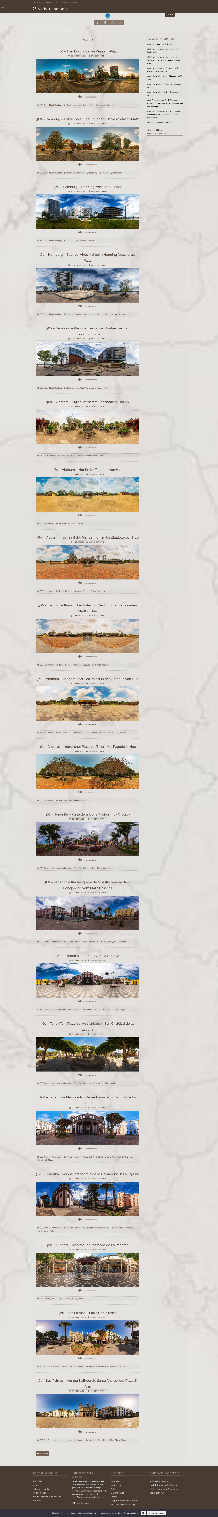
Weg (108, 665)
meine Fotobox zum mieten (47, 1496)
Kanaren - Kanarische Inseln (55, 868)
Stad (116, 733)
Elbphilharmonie (72, 388)
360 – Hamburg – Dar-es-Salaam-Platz (87, 51)
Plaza (73, 241)
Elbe (67, 105)
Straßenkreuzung (120, 942)
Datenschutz (117, 1493)
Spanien (69, 868)
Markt (64, 1299)
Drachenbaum (98, 1157)
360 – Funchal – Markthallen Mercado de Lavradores (87, 1245)
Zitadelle (122, 733)
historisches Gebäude (75, 456)
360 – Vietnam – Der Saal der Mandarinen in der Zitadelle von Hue (87, 537)
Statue (118, 1366)
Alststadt (89, 1228)
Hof (60, 523)
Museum (94, 733)
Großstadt (87, 105)
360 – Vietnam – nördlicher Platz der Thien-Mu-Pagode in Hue (87, 747)
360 (41, 105)
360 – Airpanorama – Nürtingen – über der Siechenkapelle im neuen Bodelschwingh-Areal (164, 60)
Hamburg (58, 105)
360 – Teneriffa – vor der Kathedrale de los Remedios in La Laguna (87, 1174)
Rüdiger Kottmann (99, 56)
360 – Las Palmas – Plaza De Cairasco (88, 1313)
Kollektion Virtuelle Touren (164, 1485)
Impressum (116, 1485)
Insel (103, 1366)
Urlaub (80, 523)
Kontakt (115, 1481)
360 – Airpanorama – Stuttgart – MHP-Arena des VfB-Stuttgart (163, 69)
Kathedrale (128, 1228)
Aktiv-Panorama (53, 9)
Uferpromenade (124, 314)
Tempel (101, 456)
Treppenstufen (111, 314)
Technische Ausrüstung (123, 1504)
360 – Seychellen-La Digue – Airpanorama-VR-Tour (165, 85)
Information (90, 942)
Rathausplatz (121, 1010)
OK (143, 1513)
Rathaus (111, 1010)
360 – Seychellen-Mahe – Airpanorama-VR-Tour (165, 77)
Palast (64, 523)
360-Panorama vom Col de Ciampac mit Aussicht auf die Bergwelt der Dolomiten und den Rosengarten (165, 103)
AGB (113, 1489)
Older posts (43, 1453)
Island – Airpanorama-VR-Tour (160, 123)
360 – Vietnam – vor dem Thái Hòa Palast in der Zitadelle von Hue (87, 679)
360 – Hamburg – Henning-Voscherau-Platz (87, 187)
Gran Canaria (49, 1366)
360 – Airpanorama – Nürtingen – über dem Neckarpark (165, 50)
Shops (74, 1299)
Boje (73, 173)
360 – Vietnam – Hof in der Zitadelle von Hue (87, 470)
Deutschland (49, 105)
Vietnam (53, 456)
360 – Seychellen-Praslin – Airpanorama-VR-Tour (164, 93)
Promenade (101, 105)
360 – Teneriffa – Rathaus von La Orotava (87, 956)
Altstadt (88, 1157)
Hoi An (46, 456)
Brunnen (88, 1083)
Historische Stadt (65, 591)
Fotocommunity (41, 1489)
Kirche (98, 942)
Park (102, 1083)
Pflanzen (88, 456)
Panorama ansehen (89, 97)
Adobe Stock (39, 1493)
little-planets (157, 1493)
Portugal (54, 1299)
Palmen (88, 868)
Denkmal (62, 800)
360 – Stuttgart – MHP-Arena (160, 44)
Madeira (47, 1299)
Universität (96, 241)
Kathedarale (117, 1157)
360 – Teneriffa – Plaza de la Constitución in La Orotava (87, 814)
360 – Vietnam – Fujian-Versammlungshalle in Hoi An (87, 402)
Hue (45, 523)
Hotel (98, 1366)
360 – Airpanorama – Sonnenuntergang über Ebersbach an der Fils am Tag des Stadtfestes (163, 114)
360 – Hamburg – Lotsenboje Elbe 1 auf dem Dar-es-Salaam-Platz (87, 119)
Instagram (38, 1485)
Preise (114, 1496)
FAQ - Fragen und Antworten (164, 1489)
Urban (114, 105)
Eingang (108, 1157)
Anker (68, 173)
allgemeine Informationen (124, 1500)
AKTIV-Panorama (159, 1481)
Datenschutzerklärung (156, 1513)
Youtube (37, 1500)
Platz (93, 105)
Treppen (101, 314)
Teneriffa (77, 868)
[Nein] (215, 1513)
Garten (63, 456)
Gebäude (69, 314)
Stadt (109, 105)
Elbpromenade (76, 105)
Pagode (76, 800)
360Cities (37, 1481)
